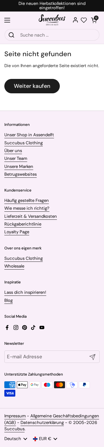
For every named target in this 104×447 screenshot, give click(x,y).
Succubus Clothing (23, 143)
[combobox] (52, 35)
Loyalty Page (16, 232)
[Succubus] (52, 20)
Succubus (14, 429)
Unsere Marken (18, 166)
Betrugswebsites (20, 174)
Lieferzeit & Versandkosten (30, 216)
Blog (8, 300)
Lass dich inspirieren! (25, 292)
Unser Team (15, 158)
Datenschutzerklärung (42, 422)
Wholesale (14, 266)
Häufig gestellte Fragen (26, 200)
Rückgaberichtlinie (22, 224)
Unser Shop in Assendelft (29, 135)
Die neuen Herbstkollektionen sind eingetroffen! (52, 5)
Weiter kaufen (32, 86)
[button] (94, 20)
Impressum (15, 416)
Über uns (13, 151)
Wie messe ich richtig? (26, 208)
